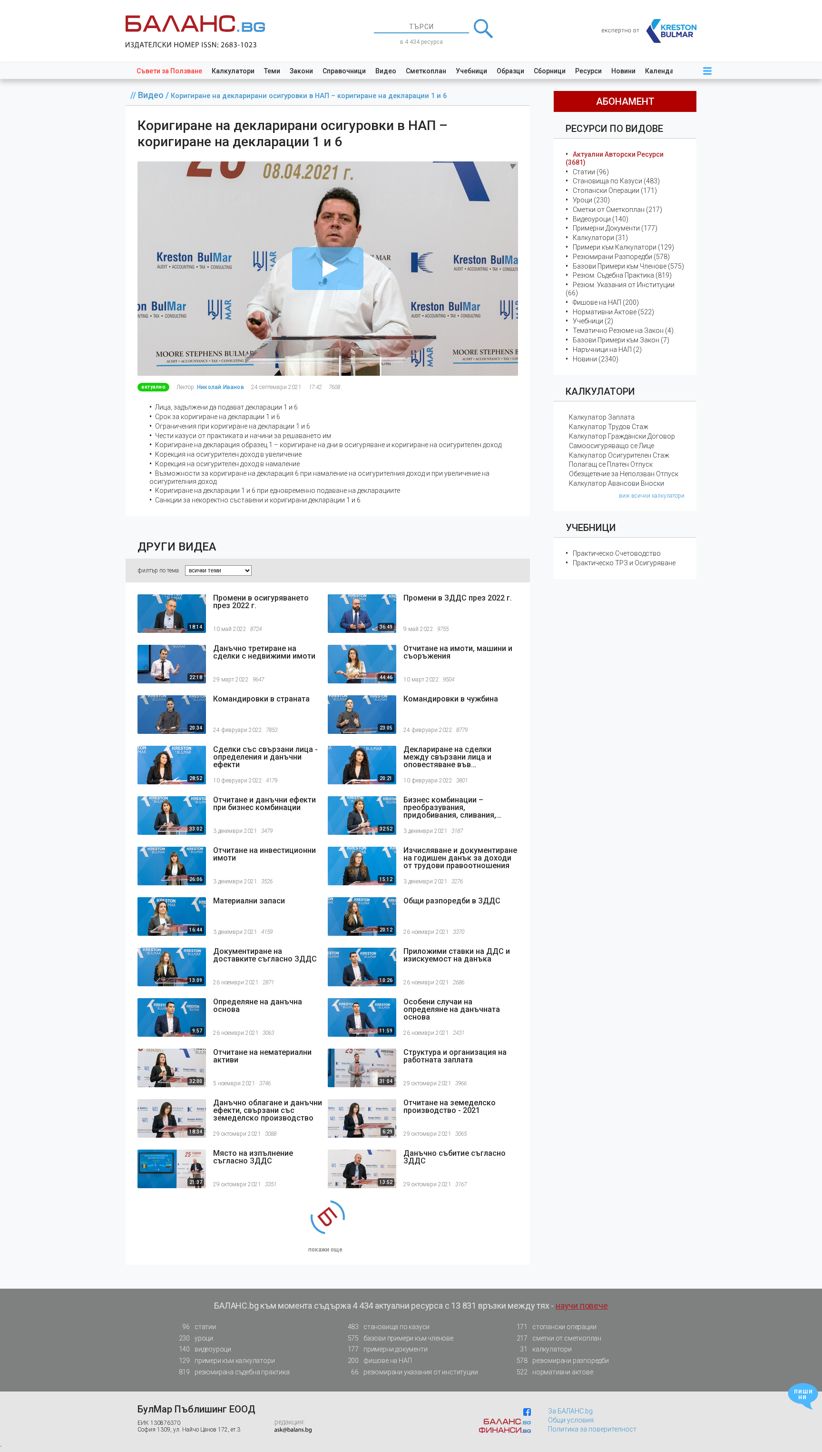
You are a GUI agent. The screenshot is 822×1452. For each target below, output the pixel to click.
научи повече (582, 1306)
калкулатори (545, 1349)
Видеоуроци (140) (600, 219)
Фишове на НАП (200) (606, 302)
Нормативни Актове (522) (613, 312)
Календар (661, 71)
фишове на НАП (380, 1360)
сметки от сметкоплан (559, 1338)
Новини (623, 71)
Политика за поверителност (592, 1429)
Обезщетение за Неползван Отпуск (623, 474)
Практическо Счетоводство (617, 553)
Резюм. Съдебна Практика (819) (622, 275)
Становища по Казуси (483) (616, 181)
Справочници (344, 71)
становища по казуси (389, 1327)
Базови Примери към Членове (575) (628, 266)
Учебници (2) (593, 321)
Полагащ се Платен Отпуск (611, 464)
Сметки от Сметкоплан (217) (617, 209)
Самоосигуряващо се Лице (611, 446)
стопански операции (557, 1327)
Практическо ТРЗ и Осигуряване (624, 563)
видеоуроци (205, 1349)
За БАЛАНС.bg (570, 1411)
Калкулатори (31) (600, 237)
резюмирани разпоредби (563, 1360)
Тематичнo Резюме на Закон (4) (623, 330)
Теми (272, 71)
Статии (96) (591, 172)
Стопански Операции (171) (615, 190)
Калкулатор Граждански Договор (622, 436)
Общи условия (571, 1420)
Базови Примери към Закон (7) (621, 340)
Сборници (550, 71)
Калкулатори (233, 71)
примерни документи (388, 1349)
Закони (301, 71)
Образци (510, 71)
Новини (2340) (595, 359)
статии (198, 1327)
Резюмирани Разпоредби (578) (621, 256)
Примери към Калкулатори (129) (623, 247)
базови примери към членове (400, 1338)
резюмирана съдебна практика (234, 1372)
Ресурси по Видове (614, 128)
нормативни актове (555, 1372)
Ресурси (588, 71)
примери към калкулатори (227, 1360)
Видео (385, 71)
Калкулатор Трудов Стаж (608, 427)
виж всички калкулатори (652, 495)
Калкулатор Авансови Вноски (616, 483)
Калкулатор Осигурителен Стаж (619, 455)
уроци (196, 1338)
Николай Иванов (220, 387)
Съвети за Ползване (169, 71)
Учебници (471, 71)
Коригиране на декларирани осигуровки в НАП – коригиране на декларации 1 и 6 (309, 96)
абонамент (625, 101)
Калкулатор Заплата (602, 417)
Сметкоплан (426, 71)
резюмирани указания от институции (414, 1372)
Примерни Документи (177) (615, 228)
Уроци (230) (591, 200)
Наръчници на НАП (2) (607, 349)
